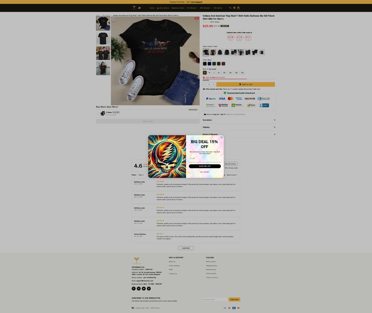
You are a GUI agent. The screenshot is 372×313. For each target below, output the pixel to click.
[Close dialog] (221, 137)
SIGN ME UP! (205, 166)
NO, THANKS (205, 172)
